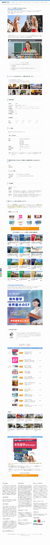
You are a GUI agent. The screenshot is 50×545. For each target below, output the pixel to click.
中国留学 (4, 491)
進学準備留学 (12, 12)
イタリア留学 (5, 489)
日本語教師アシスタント (26, 497)
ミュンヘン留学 (6, 515)
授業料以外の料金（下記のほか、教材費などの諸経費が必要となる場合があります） (24, 68)
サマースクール (14, 10)
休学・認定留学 (39, 10)
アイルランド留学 (6, 488)
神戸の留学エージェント (22, 513)
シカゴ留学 (6, 507)
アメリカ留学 (4, 485)
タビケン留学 (15, 397)
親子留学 (21, 487)
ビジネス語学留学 (25, 486)
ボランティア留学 (21, 490)
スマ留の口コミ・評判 (36, 504)
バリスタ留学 (26, 506)
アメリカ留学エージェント (37, 485)
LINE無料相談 (35, 514)
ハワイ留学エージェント (42, 491)
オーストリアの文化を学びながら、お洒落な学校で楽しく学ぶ (20, 64)
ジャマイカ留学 (13, 494)
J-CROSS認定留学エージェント (23, 524)
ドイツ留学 (10, 488)
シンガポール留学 (10, 487)
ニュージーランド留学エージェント (41, 489)
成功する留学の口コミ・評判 (37, 503)
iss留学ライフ (15, 391)
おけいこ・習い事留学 (10, 10)
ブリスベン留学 (6, 513)
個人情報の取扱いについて (14, 534)
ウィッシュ (15, 406)
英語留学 (22, 485)
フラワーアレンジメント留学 (23, 500)
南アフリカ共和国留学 (7, 494)
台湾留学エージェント (42, 490)
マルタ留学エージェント (42, 487)
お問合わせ (37, 534)
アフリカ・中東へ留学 (8, 501)
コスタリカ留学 (6, 493)
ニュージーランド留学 (5, 486)
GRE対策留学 (25, 492)
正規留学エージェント (21, 523)
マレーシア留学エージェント (40, 493)
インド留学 (14, 490)
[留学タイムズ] (6, 2)
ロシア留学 (14, 489)
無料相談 (21, 366)
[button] (0, 268)
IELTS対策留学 (27, 503)
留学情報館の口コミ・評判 (38, 506)
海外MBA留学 (29, 487)
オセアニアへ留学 (11, 500)
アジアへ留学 (7, 500)
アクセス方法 (34, 534)
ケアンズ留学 (8, 516)
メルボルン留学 (10, 513)
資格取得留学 (9, 12)
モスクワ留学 (14, 515)
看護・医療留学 (20, 497)
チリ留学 (11, 492)
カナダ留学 (14, 485)
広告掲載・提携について (23, 534)
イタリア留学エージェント (43, 495)
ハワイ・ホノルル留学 (8, 508)
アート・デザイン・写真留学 (25, 501)
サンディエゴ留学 (5, 506)
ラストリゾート (15, 374)
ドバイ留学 (6, 514)
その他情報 (13, 69)
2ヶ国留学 (21, 486)
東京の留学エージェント (21, 512)
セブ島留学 (4, 516)
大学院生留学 (15, 11)
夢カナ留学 (15, 386)
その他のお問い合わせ (41, 515)
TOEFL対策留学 (20, 492)
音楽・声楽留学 (17, 12)
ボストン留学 (14, 508)
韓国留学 (3, 490)
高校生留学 (21, 12)
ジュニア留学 (18, 10)
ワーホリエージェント (28, 522)
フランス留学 (14, 488)
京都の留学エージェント (24, 515)
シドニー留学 (12, 516)
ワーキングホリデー (23, 489)
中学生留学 (21, 493)
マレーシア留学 (10, 490)
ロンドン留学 (10, 510)
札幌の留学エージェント (25, 516)
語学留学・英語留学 (34, 11)
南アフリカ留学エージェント (37, 496)
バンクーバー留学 (12, 509)
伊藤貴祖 (11, 337)
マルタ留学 (5, 487)
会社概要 (9, 534)
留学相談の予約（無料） (41, 514)
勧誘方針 (19, 534)
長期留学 (15, 12)
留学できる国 (9, 9)
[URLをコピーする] (0, 276)
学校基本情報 (14, 65)
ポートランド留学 (10, 507)
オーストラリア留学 (9, 485)
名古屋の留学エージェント (23, 514)
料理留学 (23, 499)
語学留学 (19, 485)
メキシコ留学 (12, 491)
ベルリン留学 (10, 515)
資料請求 (21, 352)
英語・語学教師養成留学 (29, 11)
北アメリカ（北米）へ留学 (6, 499)
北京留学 (5, 512)
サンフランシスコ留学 (11, 506)
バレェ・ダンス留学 (27, 502)
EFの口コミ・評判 (44, 503)
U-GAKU (15, 402)
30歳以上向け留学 (24, 505)
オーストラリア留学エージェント (39, 486)
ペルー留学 (8, 492)
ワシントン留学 (10, 514)
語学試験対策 (38, 11)
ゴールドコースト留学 (10, 512)
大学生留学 (9, 11)
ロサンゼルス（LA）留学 (6, 509)
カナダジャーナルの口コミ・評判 (39, 508)
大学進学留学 (11, 11)
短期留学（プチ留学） (24, 11)
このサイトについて (29, 534)
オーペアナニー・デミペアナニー (27, 496)
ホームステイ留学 (27, 10)
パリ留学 (6, 511)
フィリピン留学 (11, 486)
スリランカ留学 (8, 491)
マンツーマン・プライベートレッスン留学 (34, 10)
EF (15, 363)
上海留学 (13, 511)
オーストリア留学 (17, 9)
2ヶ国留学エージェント (21, 522)
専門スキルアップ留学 (19, 11)
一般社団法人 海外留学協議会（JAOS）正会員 (7, 531)
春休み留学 (27, 494)
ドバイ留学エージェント (41, 494)
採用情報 (41, 534)
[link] (17, 338)
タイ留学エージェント (39, 497)
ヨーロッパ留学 (13, 9)
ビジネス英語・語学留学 (22, 10)
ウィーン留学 (20, 9)
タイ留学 (6, 490)
